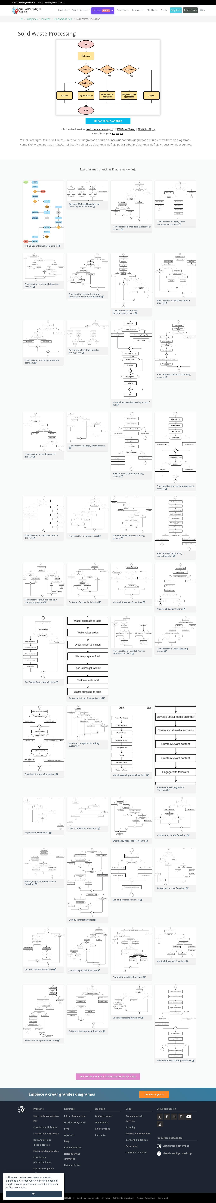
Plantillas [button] (151, 10)
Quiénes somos (104, 1116)
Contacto (100, 1134)
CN (121, 133)
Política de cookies (16, 1187)
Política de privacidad (138, 1133)
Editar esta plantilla (108, 120)
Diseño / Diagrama (74, 1122)
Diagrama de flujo (63, 18)
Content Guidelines (137, 1139)
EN (113, 133)
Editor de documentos (46, 1150)
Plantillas (45, 18)
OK (33, 1194)
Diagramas (32, 18)
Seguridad (131, 1146)
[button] (80, 10)
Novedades (101, 1122)
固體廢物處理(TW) (126, 129)
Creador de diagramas (46, 1133)
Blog (66, 1141)
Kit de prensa (102, 1128)
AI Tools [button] (101, 10)
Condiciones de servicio (88, 1198)
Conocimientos (72, 1147)
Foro (66, 1128)
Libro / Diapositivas (75, 1116)
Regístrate (176, 10)
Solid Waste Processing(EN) (100, 129)
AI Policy (130, 1127)
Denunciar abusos (136, 1152)
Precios (164, 10)
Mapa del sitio (72, 1165)
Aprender (69, 1134)
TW (117, 133)
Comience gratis (154, 1094)
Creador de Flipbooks (45, 1127)
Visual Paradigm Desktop (50, 2)
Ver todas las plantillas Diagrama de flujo (108, 1076)
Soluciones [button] (137, 10)
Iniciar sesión (190, 10)
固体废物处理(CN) (146, 129)
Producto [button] (62, 10)
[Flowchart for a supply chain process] (87, 450)
